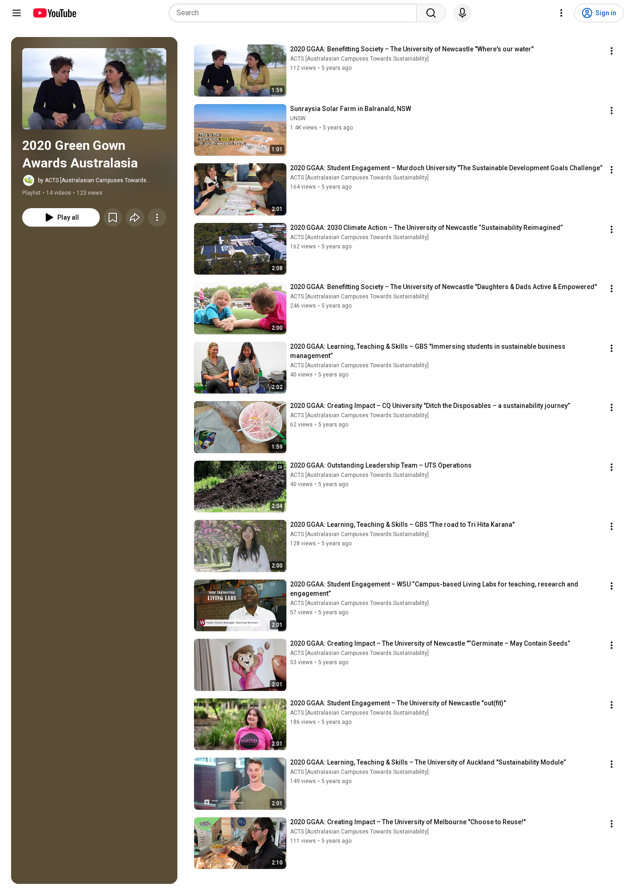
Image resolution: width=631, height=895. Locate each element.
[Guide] (16, 13)
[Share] (135, 217)
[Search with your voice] (462, 13)
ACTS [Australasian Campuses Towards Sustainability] (359, 59)
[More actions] (157, 217)
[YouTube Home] (54, 13)
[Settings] (561, 13)
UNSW (298, 118)
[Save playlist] (112, 217)
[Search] (431, 13)
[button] (94, 89)
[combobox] (295, 13)
